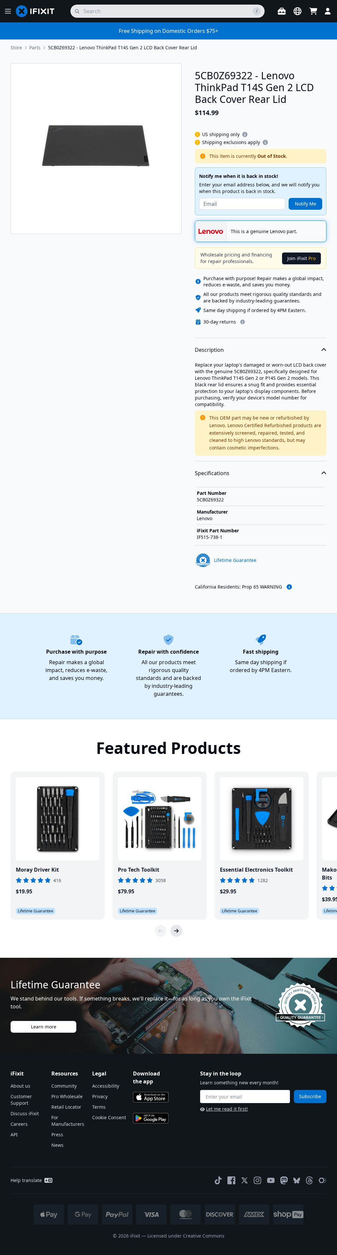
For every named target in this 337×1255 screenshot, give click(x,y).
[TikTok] (218, 1180)
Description (209, 349)
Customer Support (21, 1099)
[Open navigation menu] (7, 11)
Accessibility (105, 1086)
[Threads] (309, 1180)
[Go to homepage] (38, 11)
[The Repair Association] (322, 1180)
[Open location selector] (297, 11)
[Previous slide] (161, 931)
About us (20, 1086)
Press (57, 1134)
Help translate (26, 1180)
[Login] (328, 11)
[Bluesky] (296, 1180)
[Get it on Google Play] (150, 1118)
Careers (19, 1124)
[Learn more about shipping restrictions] (244, 134)
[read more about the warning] (289, 587)
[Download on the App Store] (150, 1097)
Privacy (100, 1096)
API (14, 1134)
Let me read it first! (227, 1109)
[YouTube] (271, 1180)
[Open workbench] (281, 11)
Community (64, 1086)
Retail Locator (66, 1107)
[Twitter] (244, 1180)
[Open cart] (313, 11)
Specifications (212, 473)
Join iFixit (301, 258)
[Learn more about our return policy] (242, 322)
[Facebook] (231, 1180)
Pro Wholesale (67, 1096)
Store (16, 47)
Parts (34, 47)
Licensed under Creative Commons (185, 1236)
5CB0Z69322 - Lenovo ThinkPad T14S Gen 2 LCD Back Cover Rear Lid (122, 47)
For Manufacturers (67, 1120)
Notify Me (305, 204)
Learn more (43, 1027)
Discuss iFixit (25, 1113)
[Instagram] (258, 1180)
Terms (99, 1107)
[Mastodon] (284, 1180)
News (57, 1145)
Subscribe (310, 1096)
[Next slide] (176, 931)
